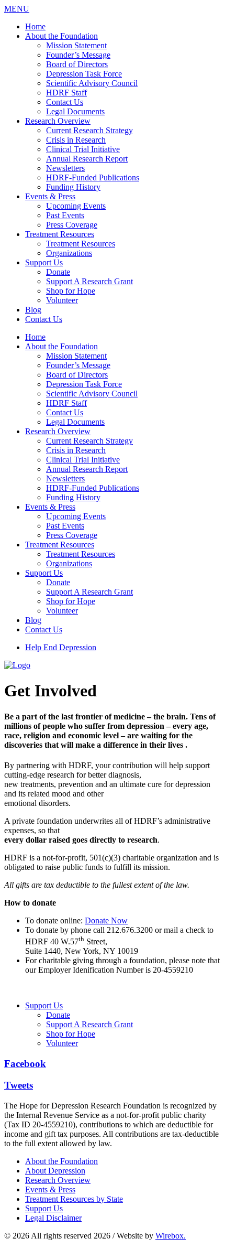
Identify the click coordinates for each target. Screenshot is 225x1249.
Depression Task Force (84, 73)
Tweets (18, 1085)
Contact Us (64, 102)
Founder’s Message (78, 54)
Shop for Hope (70, 290)
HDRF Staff (66, 92)
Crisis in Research (76, 139)
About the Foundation (61, 35)
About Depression (55, 1170)
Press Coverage (71, 224)
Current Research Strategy (89, 130)
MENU (16, 8)
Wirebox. (170, 1235)
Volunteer (62, 300)
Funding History (73, 186)
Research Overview (58, 120)
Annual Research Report (87, 158)
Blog (33, 309)
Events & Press (50, 196)
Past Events (65, 215)
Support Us (44, 262)
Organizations (69, 253)
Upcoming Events (76, 205)
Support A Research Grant (89, 281)
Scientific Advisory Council (92, 83)
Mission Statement (76, 45)
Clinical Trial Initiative (83, 149)
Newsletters (65, 168)
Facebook (25, 1063)
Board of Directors (77, 64)
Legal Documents (75, 111)
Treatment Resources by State (74, 1198)
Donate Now (106, 920)
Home (35, 26)
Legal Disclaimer (53, 1217)
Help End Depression (60, 647)
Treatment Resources (59, 234)
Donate (58, 271)
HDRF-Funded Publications (92, 177)
